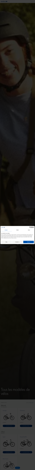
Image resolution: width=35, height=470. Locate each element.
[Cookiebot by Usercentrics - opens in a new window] (30, 227)
